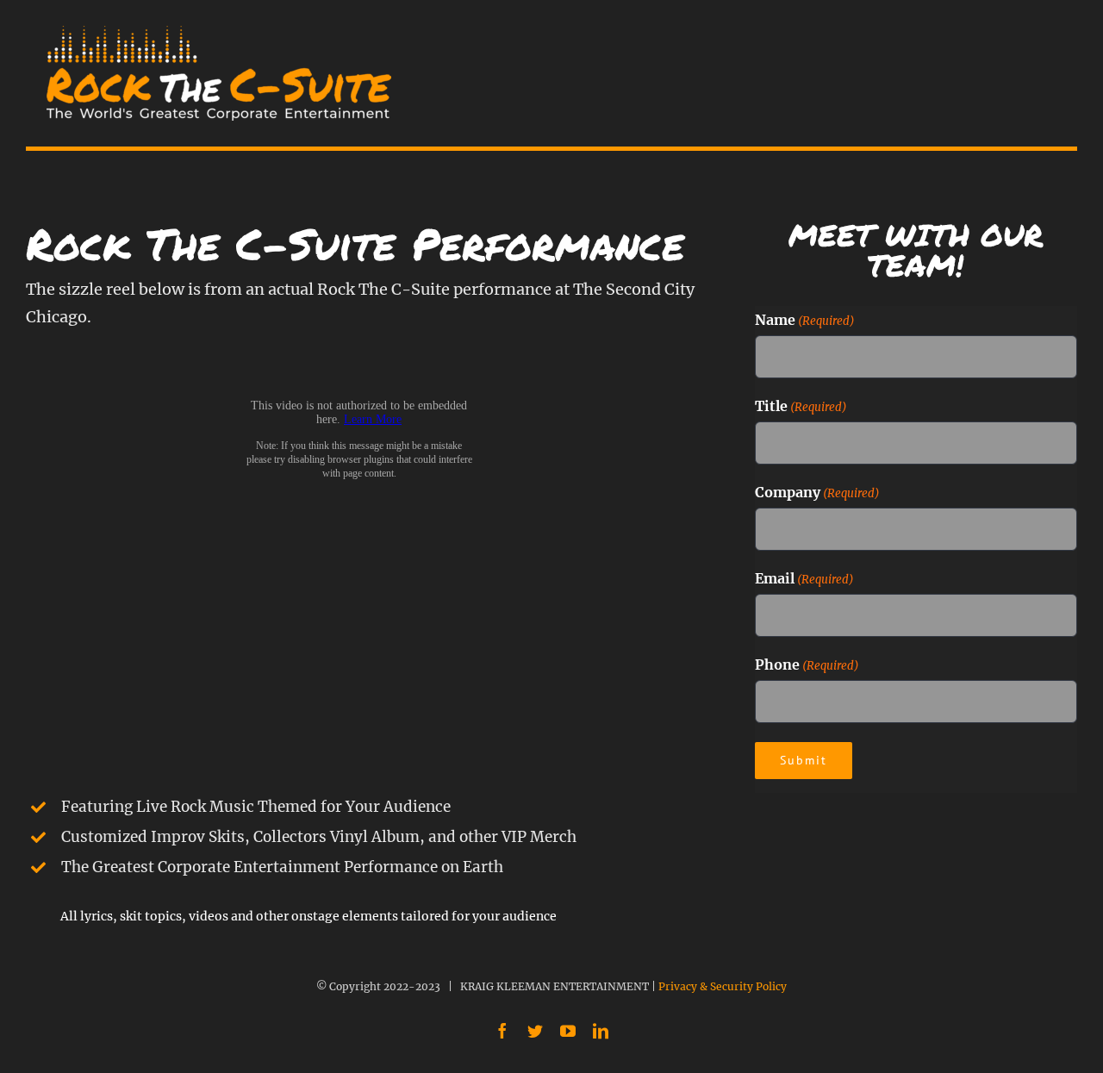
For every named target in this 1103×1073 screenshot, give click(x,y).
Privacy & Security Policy (722, 986)
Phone (807, 664)
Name (805, 319)
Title (801, 406)
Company (817, 492)
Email (804, 578)
